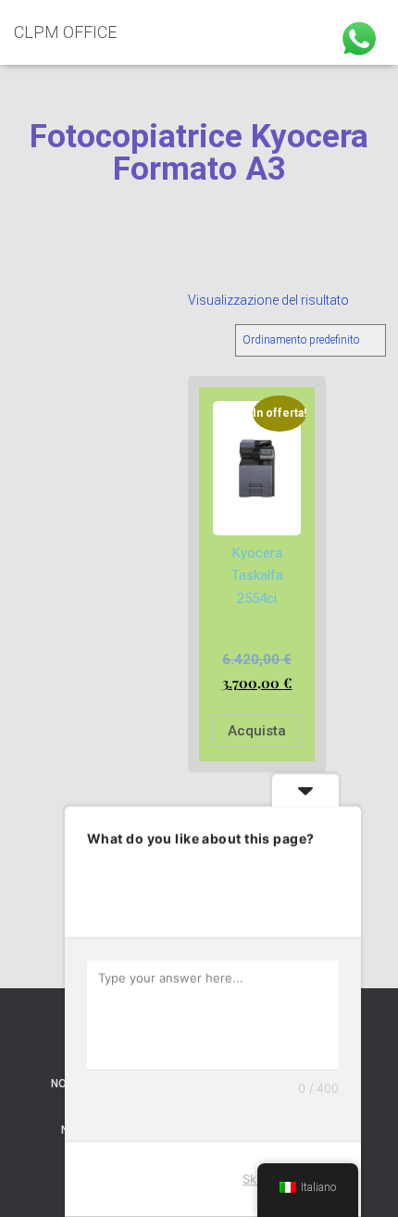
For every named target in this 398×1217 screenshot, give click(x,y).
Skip (255, 1179)
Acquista (257, 730)
